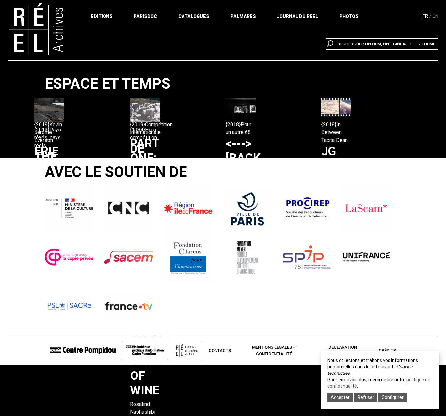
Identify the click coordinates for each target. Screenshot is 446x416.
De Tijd (142, 156)
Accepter (340, 397)
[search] (382, 44)
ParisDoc (145, 16)
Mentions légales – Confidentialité (274, 350)
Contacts (220, 350)
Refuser (366, 397)
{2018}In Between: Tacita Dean (334, 132)
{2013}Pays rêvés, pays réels (47, 137)
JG (328, 151)
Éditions (102, 16)
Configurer (393, 397)
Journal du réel (297, 16)
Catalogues (193, 16)
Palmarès (243, 16)
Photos (348, 16)
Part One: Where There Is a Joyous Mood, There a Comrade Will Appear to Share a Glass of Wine (158, 266)
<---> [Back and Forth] (246, 165)
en (435, 16)
